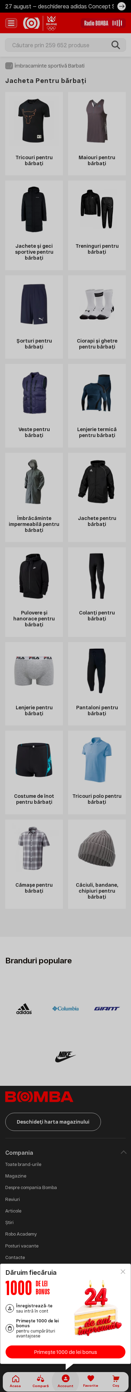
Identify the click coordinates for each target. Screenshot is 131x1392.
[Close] (123, 1271)
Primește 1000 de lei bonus (65, 1352)
